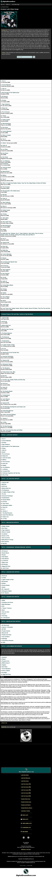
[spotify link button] (28, 839)
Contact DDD (29, 865)
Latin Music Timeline (25, 810)
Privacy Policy (23, 865)
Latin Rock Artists (25, 775)
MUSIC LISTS (25, 815)
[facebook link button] (24, 839)
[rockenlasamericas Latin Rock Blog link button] (26, 741)
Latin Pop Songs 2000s (26, 792)
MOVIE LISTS (25, 819)
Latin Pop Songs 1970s (26, 783)
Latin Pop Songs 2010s (26, 795)
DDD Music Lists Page (26, 849)
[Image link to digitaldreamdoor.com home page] (7, 1)
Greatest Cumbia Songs (26, 801)
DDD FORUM (25, 831)
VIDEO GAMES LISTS (27, 823)
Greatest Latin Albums (26, 804)
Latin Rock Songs (25, 781)
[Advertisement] (26, 69)
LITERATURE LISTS (26, 827)
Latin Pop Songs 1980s (26, 786)
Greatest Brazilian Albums (26, 807)
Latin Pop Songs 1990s (26, 789)
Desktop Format (5, 6)
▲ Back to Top (4, 722)
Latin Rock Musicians (25, 778)
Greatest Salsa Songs (25, 798)
